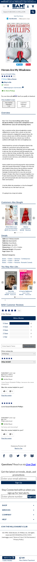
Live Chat (31, 464)
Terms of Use (18, 537)
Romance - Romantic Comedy (23, 262)
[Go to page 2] (16, 232)
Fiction (10, 258)
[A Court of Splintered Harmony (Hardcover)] (26, 280)
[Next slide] (34, 218)
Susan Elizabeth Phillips (9, 74)
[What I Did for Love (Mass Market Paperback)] (11, 215)
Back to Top (18, 448)
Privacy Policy (18, 539)
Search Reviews (29, 346)
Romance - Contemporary (22, 258)
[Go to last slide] (3, 218)
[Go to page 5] (20, 232)
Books (4, 258)
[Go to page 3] (17, 232)
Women (16, 260)
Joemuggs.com (7, 537)
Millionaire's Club (24, 19)
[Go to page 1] (14, 232)
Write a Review (12, 79)
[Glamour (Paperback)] (26, 216)
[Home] (18, 6)
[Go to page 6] (22, 232)
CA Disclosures (29, 537)
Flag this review (6, 395)
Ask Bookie (13, 18)
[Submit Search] (32, 12)
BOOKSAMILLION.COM (21, 535)
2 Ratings (4, 79)
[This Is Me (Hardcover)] (11, 280)
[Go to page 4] (19, 232)
